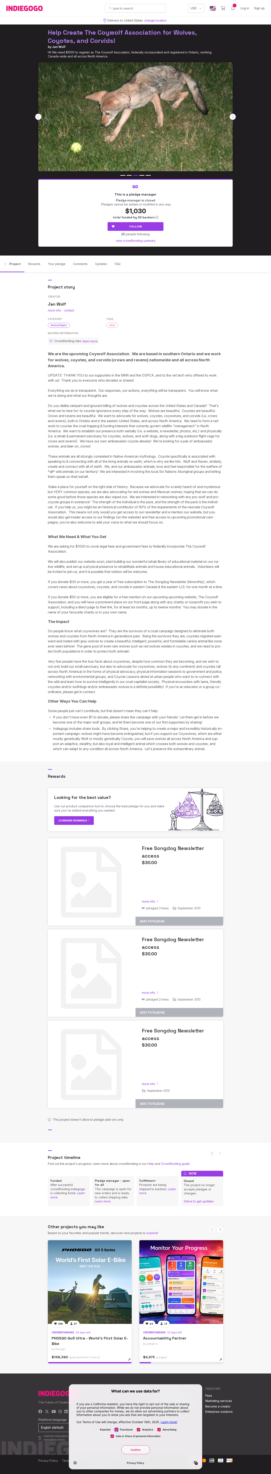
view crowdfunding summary (136, 240)
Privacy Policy (48, 1460)
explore (152, 1233)
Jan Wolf (58, 47)
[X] (47, 1412)
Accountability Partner (164, 1338)
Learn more (103, 1201)
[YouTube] (53, 1412)
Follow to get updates (199, 1201)
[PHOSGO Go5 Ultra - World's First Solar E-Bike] (90, 1282)
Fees (208, 1395)
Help (150, 1163)
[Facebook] (40, 1412)
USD (194, 8)
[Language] (212, 8)
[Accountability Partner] (181, 1282)
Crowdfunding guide (175, 1163)
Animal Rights (59, 325)
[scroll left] (38, 117)
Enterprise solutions (219, 1411)
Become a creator (218, 1406)
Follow (135, 226)
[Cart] (223, 8)
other (112, 325)
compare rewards (73, 820)
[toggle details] (131, 1361)
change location (155, 20)
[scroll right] (233, 117)
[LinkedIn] (66, 1412)
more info (54, 310)
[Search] (110, 8)
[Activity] (233, 8)
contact (69, 310)
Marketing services (218, 1401)
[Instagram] (60, 1412)
